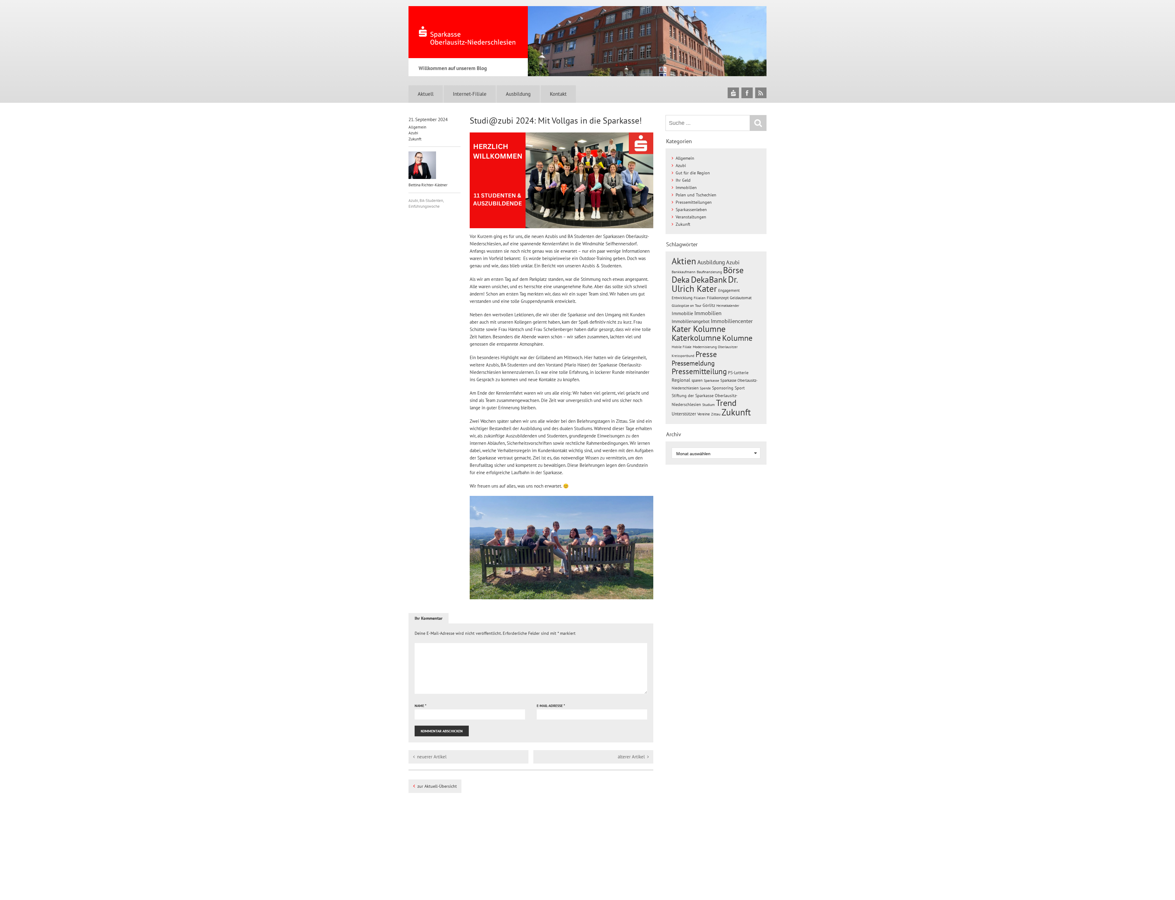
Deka (681, 279)
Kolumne (737, 338)
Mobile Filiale (682, 347)
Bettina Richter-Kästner (427, 185)
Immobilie (682, 313)
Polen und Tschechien (696, 195)
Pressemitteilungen (694, 202)
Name (421, 705)
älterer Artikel (631, 757)
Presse (706, 354)
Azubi (413, 133)
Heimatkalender (727, 305)
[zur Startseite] (468, 32)
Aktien (684, 261)
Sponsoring (722, 388)
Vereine (703, 414)
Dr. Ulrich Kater (704, 283)
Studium (708, 404)
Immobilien (686, 187)
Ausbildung (518, 94)
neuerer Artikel (431, 757)
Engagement (729, 290)
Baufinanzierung (709, 271)
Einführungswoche (424, 206)
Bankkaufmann (684, 272)
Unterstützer (684, 414)
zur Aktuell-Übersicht (437, 786)
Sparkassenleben (691, 209)
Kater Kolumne (699, 328)
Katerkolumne (696, 338)
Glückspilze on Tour (686, 305)
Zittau (715, 414)
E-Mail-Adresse (551, 705)
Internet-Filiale (470, 94)
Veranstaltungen (691, 217)
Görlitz (709, 305)
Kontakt (558, 94)
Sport (740, 388)
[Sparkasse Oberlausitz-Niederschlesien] (733, 92)
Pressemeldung (693, 363)
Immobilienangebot (691, 321)
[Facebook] (747, 92)
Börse (733, 270)
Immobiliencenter (732, 321)
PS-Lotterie (738, 372)
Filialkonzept (718, 297)
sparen (697, 380)
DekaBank (709, 279)
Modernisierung (705, 346)
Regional (681, 380)
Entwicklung (682, 297)
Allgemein (417, 127)
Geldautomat (741, 297)
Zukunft (414, 139)
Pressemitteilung (699, 371)
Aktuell (426, 94)
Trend (726, 402)
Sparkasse (711, 380)
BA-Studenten (431, 200)
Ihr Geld (683, 180)
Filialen (700, 297)
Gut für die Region (693, 173)
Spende (705, 388)
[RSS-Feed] (761, 92)
